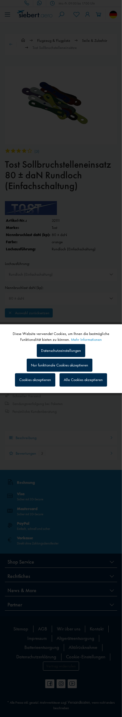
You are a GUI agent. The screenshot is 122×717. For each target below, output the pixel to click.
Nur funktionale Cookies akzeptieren (59, 365)
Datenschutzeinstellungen (61, 350)
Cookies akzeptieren (35, 379)
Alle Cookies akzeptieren (83, 379)
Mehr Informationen (86, 339)
